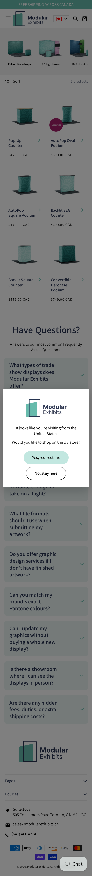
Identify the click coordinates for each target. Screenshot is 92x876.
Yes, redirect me (46, 457)
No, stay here (45, 473)
